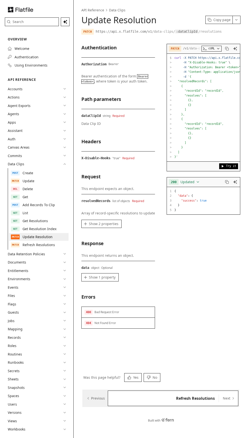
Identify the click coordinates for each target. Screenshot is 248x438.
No (155, 377)
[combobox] (185, 182)
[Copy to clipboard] (227, 48)
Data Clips (117, 10)
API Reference (92, 10)
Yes (136, 377)
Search (18, 21)
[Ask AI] (235, 49)
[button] (118, 312)
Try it (231, 166)
